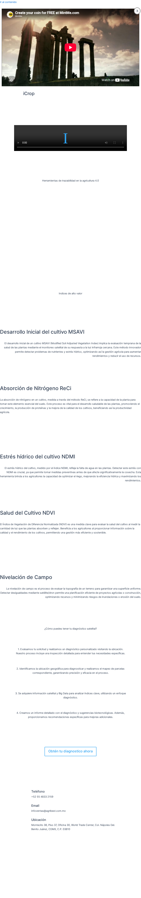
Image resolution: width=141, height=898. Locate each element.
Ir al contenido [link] (8, 2)
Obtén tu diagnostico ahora (70, 751)
